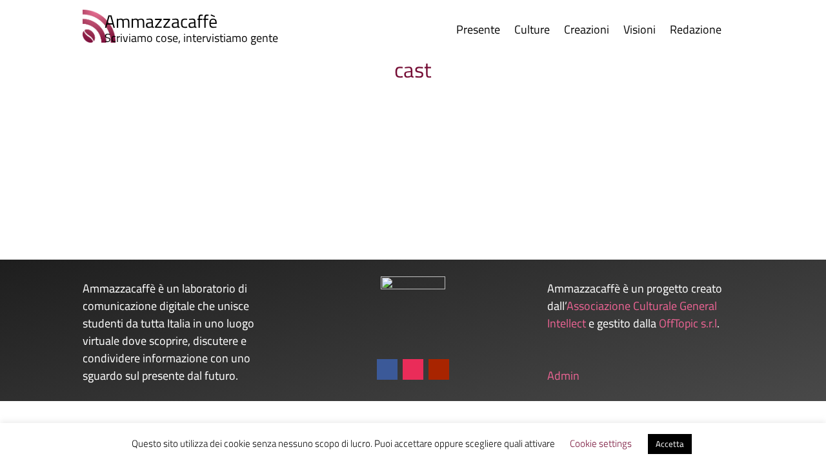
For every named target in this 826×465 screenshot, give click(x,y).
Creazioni (586, 31)
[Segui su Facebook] (387, 369)
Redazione (695, 31)
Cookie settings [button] (601, 443)
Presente (478, 31)
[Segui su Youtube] (438, 369)
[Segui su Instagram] (413, 369)
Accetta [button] (670, 443)
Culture (532, 31)
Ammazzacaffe (93, 165)
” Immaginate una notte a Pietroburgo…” (164, 144)
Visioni (639, 31)
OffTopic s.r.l (688, 323)
